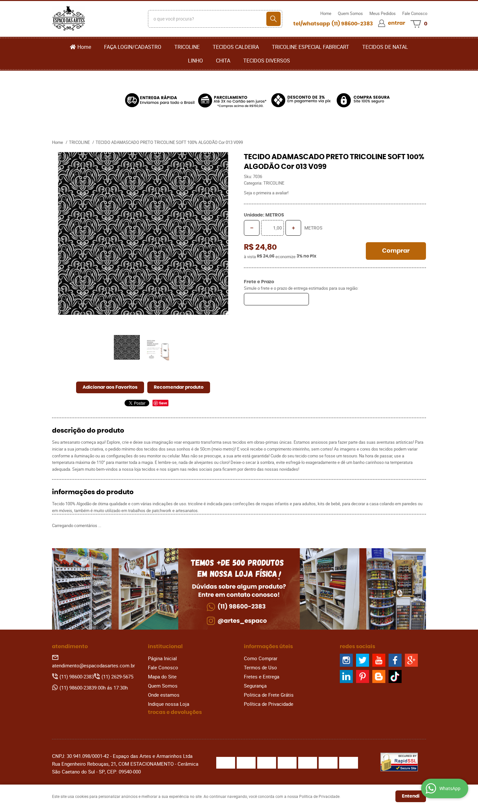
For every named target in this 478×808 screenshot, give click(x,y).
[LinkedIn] (346, 676)
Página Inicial (162, 658)
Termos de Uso (260, 667)
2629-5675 (117, 676)
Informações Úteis (268, 646)
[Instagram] (346, 660)
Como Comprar (260, 658)
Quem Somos (350, 13)
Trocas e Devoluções (175, 712)
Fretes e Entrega (261, 676)
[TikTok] (395, 676)
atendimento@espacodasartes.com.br (93, 665)
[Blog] (378, 676)
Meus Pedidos (382, 13)
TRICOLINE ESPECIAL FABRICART (310, 46)
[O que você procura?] (273, 19)
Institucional (165, 646)
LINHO (195, 60)
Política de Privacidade (268, 704)
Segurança (255, 685)
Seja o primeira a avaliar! (266, 193)
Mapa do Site (162, 676)
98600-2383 (352, 23)
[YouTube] (378, 660)
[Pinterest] (362, 676)
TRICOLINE (187, 46)
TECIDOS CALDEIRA (236, 46)
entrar (396, 23)
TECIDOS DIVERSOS (266, 60)
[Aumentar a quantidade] (293, 228)
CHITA (223, 60)
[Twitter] (362, 660)
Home (325, 13)
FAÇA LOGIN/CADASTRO (132, 46)
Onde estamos (163, 694)
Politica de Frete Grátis (269, 694)
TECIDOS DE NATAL (385, 46)
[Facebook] (395, 660)
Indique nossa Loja (168, 704)
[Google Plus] (411, 660)
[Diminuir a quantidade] (251, 228)
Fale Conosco (414, 13)
